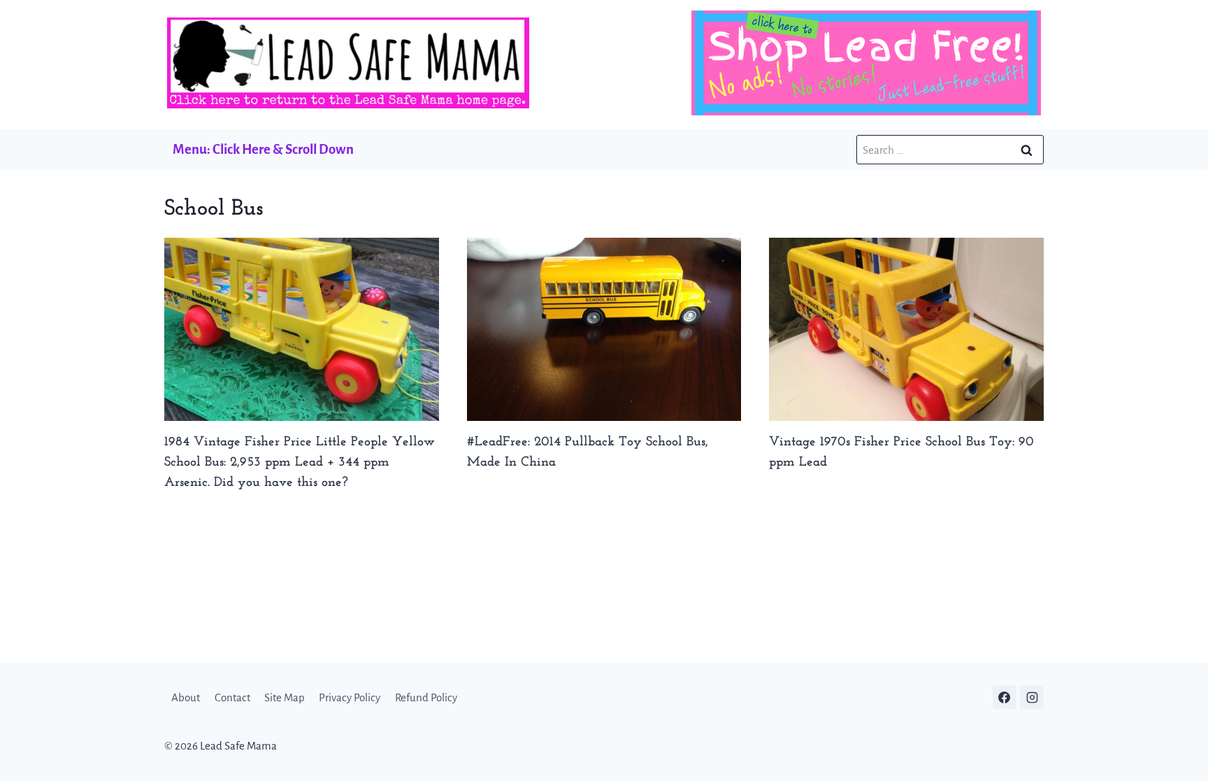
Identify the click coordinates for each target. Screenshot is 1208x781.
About (185, 697)
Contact (232, 697)
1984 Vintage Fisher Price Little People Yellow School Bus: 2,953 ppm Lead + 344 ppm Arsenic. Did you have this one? (299, 462)
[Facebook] (1004, 697)
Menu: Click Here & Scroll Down (263, 149)
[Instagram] (1032, 697)
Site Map (284, 697)
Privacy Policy (349, 697)
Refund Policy (426, 697)
